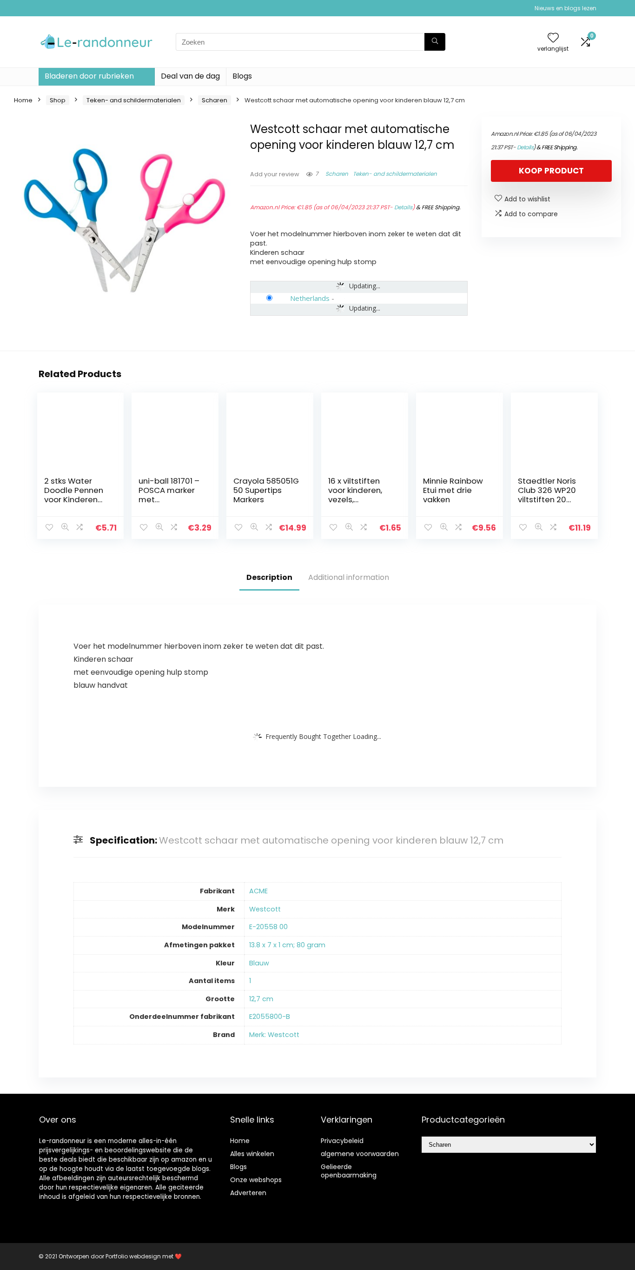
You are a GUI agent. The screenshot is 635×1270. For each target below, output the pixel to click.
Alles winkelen (252, 1153)
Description (269, 577)
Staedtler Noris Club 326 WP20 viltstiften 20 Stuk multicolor (547, 494)
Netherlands (310, 298)
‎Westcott (265, 909)
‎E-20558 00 (268, 926)
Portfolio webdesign (133, 1256)
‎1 (250, 980)
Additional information (348, 577)
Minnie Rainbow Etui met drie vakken (453, 490)
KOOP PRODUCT (551, 170)
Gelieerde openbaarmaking (349, 1171)
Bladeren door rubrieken (89, 76)
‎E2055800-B (269, 1016)
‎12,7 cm (261, 999)
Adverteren (248, 1192)
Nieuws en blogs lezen (565, 8)
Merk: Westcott (274, 1034)
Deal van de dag (190, 76)
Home (23, 100)
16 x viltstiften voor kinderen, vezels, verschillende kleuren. (355, 499)
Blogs (242, 76)
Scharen (214, 100)
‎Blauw (259, 963)
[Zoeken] (434, 42)
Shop (58, 100)
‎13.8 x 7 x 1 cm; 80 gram (287, 945)
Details (403, 207)
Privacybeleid (342, 1140)
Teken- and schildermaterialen (133, 100)
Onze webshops (256, 1179)
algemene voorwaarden (360, 1153)
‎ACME (258, 891)
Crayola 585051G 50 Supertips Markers (266, 490)
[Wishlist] (553, 38)
